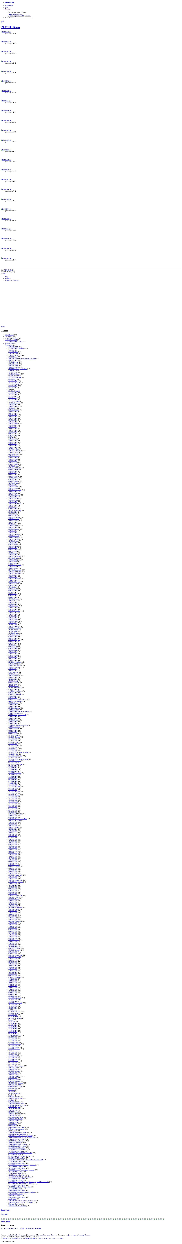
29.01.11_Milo (12, 704)
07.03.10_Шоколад (14, 948)
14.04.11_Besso (13, 583)
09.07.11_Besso (10, 27)
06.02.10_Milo (12, 974)
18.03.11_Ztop (12, 614)
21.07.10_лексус (13, 853)
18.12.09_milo (12, 1001)
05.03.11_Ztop (12, 645)
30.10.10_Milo (12, 785)
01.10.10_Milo (12, 810)
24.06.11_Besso (13, 493)
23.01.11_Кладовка (14, 713)
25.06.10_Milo (12, 873)
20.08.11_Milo (12, 420)
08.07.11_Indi (12, 471)
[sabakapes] (97, 1219)
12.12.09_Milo (12, 1006)
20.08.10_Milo (12, 839)
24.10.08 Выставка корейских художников (22, 1165)
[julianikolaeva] (61, 1219)
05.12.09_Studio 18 (14, 1013)
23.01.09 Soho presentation (16, 1139)
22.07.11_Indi (12, 439)
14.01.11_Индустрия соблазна (18, 725)
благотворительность (11, 1228)
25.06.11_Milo (12, 491)
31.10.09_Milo (12, 1037)
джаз (9, 1050)
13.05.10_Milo (12, 904)
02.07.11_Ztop (12, 479)
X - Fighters (12, 1199)
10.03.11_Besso (13, 633)
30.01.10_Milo (12, 981)
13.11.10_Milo (12, 776)
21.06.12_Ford (12, 360)
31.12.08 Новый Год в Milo (17, 1146)
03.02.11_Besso (13, 703)
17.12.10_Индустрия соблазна (18, 752)
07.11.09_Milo (12, 1032)
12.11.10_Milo (12, 778)
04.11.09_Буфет (13, 1016)
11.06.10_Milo (12, 885)
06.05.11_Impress (13, 549)
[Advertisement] (12, 305)
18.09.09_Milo (12, 1078)
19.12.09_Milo (12, 999)
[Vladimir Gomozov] (120, 1219)
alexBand (11, 1100)
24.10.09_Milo (12, 1040)
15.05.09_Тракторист (15, 1113)
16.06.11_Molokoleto (14, 503)
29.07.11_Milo (12, 445)
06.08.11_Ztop (12, 433)
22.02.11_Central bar (14, 662)
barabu (10, 1020)
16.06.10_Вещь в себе (15, 880)
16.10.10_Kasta (13, 802)
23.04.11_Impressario (14, 565)
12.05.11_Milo (12, 543)
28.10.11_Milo (12, 386)
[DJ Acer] (31, 1219)
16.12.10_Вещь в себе (15, 756)
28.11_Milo (11, 1021)
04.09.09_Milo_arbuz (14, 1084)
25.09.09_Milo (12, 1073)
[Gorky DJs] (40, 1219)
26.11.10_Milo (12, 767)
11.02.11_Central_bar (14, 687)
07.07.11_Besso (13, 476)
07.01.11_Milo (12, 730)
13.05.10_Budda (13, 906)
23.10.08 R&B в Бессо (15, 1166)
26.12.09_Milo (12, 996)
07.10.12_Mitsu (13, 352)
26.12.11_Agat (12, 372)
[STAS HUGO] (104, 1219)
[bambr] (13, 1219)
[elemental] (38, 1219)
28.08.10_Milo (12, 834)
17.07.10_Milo (12, 856)
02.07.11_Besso (13, 483)
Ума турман (12, 1131)
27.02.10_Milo (12, 958)
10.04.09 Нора (12, 1124)
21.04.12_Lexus (13, 365)
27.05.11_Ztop (12, 524)
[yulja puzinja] (129, 1219)
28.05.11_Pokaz (13, 520)
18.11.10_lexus (13, 774)
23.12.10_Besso (13, 745)
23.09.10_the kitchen (14, 820)
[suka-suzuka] (106, 1219)
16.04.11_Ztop (12, 575)
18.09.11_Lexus (13, 406)
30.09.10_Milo (12, 812)
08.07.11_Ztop (12, 474)
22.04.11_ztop (12, 566)
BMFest (10, 437)
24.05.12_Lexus (13, 364)
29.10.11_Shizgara (14, 382)
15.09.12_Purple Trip (14, 355)
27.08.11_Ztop (12, 413)
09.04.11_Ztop (12, 585)
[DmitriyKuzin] (34, 1219)
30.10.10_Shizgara (14, 786)
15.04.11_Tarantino (14, 573)
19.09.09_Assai (13, 1074)
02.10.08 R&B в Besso (15, 1188)
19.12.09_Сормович (14, 998)
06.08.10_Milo (12, 846)
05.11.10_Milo (12, 781)
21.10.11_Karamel (14, 391)
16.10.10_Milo (12, 800)
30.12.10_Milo (12, 739)
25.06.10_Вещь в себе (15, 875)
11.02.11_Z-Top (13, 681)
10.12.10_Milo (12, 757)
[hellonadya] (45, 1219)
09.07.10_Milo (12, 861)
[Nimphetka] (81, 1219)
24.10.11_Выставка (14, 377)
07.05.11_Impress (13, 546)
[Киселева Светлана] (147, 1219)
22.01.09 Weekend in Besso (16, 1141)
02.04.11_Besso (13, 599)
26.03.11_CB (12, 600)
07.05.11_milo (12, 544)
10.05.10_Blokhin (13, 909)
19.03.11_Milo (12, 616)
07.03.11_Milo (12, 638)
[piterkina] (84, 1219)
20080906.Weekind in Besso (17, 1206)
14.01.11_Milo (12, 723)
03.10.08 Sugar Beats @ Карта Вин (19, 1187)
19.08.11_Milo (12, 411)
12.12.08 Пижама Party (15, 1151)
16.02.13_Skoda (13, 347)
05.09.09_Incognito (14, 1081)
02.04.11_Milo (12, 597)
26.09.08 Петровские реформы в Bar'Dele (21, 1192)
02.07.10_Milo (12, 868)
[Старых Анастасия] (154, 1219)
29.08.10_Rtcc (12, 832)
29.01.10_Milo (12, 982)
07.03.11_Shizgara (14, 640)
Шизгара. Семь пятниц (15, 1066)
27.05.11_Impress (13, 525)
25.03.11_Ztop (12, 607)
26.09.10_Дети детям (15, 813)
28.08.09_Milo (12, 1088)
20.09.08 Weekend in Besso (16, 1197)
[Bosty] (24, 1219)
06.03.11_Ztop (12, 641)
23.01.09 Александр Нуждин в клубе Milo (21, 1137)
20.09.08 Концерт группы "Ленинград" (21, 1202)
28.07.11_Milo (12, 447)
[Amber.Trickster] (9, 1219)
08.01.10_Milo (12, 992)
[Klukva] (68, 1219)
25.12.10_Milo (12, 740)
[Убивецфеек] (161, 1219)
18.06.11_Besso (13, 500)
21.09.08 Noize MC (14, 1195)
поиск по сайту (9, 17)
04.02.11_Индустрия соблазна (18, 699)
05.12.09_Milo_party (14, 1011)
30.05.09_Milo (12, 1110)
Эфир (6, 277)
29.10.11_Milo (12, 381)
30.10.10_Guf (12, 788)
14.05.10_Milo (12, 902)
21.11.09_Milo (12, 1025)
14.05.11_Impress (13, 537)
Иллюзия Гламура (14, 1204)
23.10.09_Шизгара (14, 1049)
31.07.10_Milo (12, 848)
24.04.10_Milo (12, 914)
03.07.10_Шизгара (14, 866)
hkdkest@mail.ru (13, 1235)
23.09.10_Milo (12, 817)
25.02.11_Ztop (12, 653)
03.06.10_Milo (12, 890)
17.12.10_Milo (12, 750)
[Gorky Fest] (43, 1219)
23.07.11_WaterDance (15, 450)
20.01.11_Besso (13, 720)
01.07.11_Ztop (12, 485)
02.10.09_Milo (12, 1064)
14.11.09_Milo (12, 1028)
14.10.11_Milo (12, 399)
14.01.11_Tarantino (14, 727)
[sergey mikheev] (100, 1219)
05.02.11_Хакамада (14, 694)
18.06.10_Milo (12, 877)
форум (70, 1235)
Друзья (4, 1214)
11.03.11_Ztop (12, 624)
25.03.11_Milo (12, 609)
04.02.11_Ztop (12, 696)
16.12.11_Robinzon (14, 374)
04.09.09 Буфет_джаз (15, 1086)
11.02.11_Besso (13, 686)
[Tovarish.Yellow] (113, 1219)
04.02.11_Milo (12, 698)
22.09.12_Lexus (13, 353)
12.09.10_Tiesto (13, 827)
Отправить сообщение (12, 280)
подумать (38, 1228)
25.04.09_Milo (12, 1115)
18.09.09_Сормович (14, 1076)
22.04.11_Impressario (14, 570)
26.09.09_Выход (13, 1067)
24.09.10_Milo (12, 815)
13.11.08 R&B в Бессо (15, 1161)
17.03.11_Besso (13, 619)
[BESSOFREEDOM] (20, 1219)
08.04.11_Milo (12, 590)
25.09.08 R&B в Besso (15, 1194)
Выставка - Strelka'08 (15, 1173)
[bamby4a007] (15, 1219)
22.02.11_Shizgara (14, 664)
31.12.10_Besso (13, 735)
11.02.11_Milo (12, 684)
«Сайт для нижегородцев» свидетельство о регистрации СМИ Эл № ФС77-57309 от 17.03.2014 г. (32, 1238)
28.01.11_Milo (12, 706)
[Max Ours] (72, 1219)
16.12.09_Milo (12, 1004)
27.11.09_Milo (12, 1023)
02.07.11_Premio (13, 481)
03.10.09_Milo (12, 1062)
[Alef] (4, 1219)
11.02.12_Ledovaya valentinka (17, 369)
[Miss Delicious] (77, 1219)
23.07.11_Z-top (13, 452)
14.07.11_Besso (13, 462)
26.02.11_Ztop (12, 652)
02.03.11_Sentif (13, 650)
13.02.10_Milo (12, 969)
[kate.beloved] (63, 1219)
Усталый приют (13, 1093)
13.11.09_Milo (12, 1030)
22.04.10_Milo (12, 919)
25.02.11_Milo (12, 658)
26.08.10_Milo (12, 836)
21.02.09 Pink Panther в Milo (17, 1134)
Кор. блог (54, 1235)
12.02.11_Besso (13, 674)
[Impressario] (50, 1219)
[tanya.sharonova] (109, 1219)
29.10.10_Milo (12, 790)
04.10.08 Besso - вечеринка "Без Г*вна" (21, 1183)
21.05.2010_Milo (13, 897)
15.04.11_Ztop (12, 580)
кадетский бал (13, 672)
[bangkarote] (18, 1219)
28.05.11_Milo (12, 512)
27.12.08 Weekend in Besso (16, 1148)
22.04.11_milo (12, 568)
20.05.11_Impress (13, 534)
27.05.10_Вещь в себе (15, 895)
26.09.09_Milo (12, 1069)
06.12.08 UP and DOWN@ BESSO (19, 1156)
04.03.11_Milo (12, 648)
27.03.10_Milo (12, 935)
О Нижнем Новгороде (43, 1235)
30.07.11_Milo (12, 442)
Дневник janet (9, 343)
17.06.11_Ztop (12, 507)
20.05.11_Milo (12, 532)
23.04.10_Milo (12, 916)
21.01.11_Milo (12, 718)
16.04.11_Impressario (14, 571)
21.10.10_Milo (12, 798)
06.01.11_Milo (12, 732)
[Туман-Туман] (159, 1219)
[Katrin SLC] (65, 1219)
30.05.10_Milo (12, 892)
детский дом (29, 1228)
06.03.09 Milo (12, 1125)
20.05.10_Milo (12, 900)
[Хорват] (163, 1219)
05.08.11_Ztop (12, 435)
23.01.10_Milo (12, 984)
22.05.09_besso (13, 1112)
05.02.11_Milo (12, 689)
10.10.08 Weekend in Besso (16, 1178)
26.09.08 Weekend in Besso (16, 1190)
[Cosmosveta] (27, 1219)
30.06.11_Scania (13, 486)
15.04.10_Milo (12, 926)
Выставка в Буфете (14, 1035)
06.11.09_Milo (12, 1033)
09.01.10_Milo (12, 991)
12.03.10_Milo (12, 945)
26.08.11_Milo (12, 418)
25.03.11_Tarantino (14, 611)
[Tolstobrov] (111, 1219)
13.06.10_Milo (12, 883)
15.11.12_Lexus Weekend (16, 348)
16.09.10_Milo (12, 825)
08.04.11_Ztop (12, 587)
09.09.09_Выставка (14, 1079)
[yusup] (131, 1219)
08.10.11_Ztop (12, 396)
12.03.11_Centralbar (14, 628)
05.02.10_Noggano (14, 977)
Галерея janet (9, 345)
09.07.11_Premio (13, 464)
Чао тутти (11, 1090)
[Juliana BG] (59, 1219)
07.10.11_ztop (12, 398)
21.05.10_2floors (13, 899)
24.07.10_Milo (12, 851)
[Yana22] (127, 1219)
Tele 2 (10, 1095)
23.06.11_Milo (12, 496)
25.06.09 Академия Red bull (17, 1105)
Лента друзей (5, 1210)
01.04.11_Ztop (12, 594)
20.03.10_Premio (13, 940)
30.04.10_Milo (12, 912)
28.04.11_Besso (13, 558)
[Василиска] (143, 1219)
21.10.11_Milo (12, 394)
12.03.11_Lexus (13, 626)
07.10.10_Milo (12, 807)
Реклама (87, 1235)
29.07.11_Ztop (12, 444)
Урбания (11, 1091)
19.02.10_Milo (12, 967)
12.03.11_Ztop (12, 623)
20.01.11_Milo (12, 721)
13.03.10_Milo (12, 943)
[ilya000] (47, 1219)
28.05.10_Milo (12, 894)
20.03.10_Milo (12, 938)
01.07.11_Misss (13, 469)
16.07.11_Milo (12, 457)
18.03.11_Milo (12, 617)
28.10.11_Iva (12, 387)
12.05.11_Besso (13, 541)
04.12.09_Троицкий (14, 1018)
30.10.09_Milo (12, 1038)
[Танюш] (156, 1219)
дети (21, 1228)
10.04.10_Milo (12, 928)
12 (9, 389)
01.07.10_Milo (12, 870)
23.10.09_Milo (12, 1045)
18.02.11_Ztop (12, 670)
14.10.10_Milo (12, 803)
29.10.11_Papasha (13, 384)
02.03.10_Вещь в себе (15, 955)
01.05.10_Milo (12, 911)
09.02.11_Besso (13, 682)
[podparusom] (86, 1219)
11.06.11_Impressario (14, 510)
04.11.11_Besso (13, 375)
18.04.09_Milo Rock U (15, 1119)
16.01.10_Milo (12, 987)
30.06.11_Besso (13, 488)
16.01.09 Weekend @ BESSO (17, 1144)
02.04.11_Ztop (12, 595)
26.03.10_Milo (12, 936)
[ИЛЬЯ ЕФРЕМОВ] (145, 1219)
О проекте (22, 1235)
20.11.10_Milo (12, 771)
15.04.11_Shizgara (14, 582)
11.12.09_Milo (12, 1008)
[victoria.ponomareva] (118, 1219)
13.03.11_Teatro (13, 621)
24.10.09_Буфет (13, 1042)
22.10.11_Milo (12, 393)
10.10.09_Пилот (13, 1056)
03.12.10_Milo (12, 762)
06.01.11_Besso (13, 733)
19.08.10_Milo (12, 841)
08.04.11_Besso (13, 589)
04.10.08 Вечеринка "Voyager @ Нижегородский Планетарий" (28, 1182)
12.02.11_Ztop (12, 677)
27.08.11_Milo (12, 415)
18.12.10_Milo (12, 747)
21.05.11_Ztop (12, 527)
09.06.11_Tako (12, 515)
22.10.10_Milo (12, 796)
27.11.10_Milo (12, 766)
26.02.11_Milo (12, 657)
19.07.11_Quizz (13, 449)
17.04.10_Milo (12, 923)
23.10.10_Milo (12, 793)
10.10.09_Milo (12, 1057)
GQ (2, 1228)
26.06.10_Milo (12, 871)
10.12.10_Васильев (14, 761)
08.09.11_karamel (13, 410)
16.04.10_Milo (12, 924)
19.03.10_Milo (12, 941)
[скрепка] (152, 1219)
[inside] (52, 1219)
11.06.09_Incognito (14, 1108)
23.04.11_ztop (12, 563)
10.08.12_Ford (12, 357)
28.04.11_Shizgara (14, 560)
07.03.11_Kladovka (14, 635)
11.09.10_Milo (12, 829)
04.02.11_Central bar (14, 691)
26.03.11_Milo (12, 604)
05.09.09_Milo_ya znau (15, 1083)
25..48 (7, 270)
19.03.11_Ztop (12, 612)
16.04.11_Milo (12, 577)
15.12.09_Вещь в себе (15, 1003)
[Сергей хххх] (150, 1219)
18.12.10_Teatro (13, 749)
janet (2, 21)
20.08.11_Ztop (12, 421)
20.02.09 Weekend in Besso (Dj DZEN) (20, 1136)
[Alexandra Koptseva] (6, 1219)
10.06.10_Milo (12, 887)
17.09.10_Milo (12, 824)
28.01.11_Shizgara (14, 708)
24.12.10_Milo (12, 744)
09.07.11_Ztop (12, 473)
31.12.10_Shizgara (14, 737)
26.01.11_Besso (13, 710)
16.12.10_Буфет (13, 754)
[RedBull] (93, 1219)
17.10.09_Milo (12, 1052)
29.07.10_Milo (12, 849)
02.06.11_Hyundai (14, 517)
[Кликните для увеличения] (1, 23)
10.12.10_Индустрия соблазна (18, 759)
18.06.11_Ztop (12, 505)
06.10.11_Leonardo (14, 403)
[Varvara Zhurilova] (115, 1219)
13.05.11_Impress (13, 539)
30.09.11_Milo (12, 404)
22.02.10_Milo (12, 962)
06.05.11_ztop (12, 553)
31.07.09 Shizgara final (15, 1098)
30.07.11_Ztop (12, 440)
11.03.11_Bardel (13, 629)
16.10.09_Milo (12, 1054)
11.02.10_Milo (12, 972)
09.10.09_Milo (12, 1059)
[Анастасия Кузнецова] (141, 1219)
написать (19, 14)
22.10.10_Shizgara (14, 795)
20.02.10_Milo (12, 963)
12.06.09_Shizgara (14, 1107)
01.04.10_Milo (12, 933)
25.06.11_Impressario (14, 490)
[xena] (125, 1219)
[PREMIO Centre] (88, 1219)
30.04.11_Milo (12, 554)
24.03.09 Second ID (11, 340)
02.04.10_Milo (12, 931)
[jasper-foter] (56, 1219)
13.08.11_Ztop (12, 428)
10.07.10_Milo (12, 860)
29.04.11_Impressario (14, 556)
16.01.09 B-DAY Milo (15, 1142)
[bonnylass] (22, 1219)
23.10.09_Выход (13, 1047)
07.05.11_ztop (12, 551)
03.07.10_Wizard (13, 865)
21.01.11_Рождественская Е (17, 715)
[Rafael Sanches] (90, 1219)
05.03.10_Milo (12, 953)
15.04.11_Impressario (14, 578)
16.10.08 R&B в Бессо (15, 1171)
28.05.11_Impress (13, 519)
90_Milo (11, 837)
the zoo (10, 592)
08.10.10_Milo (12, 805)
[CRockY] (29, 1219)
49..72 (11, 270)
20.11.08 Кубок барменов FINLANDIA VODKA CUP (25, 1159)
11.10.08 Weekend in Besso (16, 1175)
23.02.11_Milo (12, 660)
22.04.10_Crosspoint (14, 921)
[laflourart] (70, 1219)
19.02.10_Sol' (12, 965)
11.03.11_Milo (12, 631)
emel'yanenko (12, 514)
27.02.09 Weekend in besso (16, 1127)
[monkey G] (79, 1219)
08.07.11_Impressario (14, 468)
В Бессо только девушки (16, 1129)
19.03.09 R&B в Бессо (15, 341)
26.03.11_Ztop (12, 602)
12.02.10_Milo (12, 970)
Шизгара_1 (12, 1010)
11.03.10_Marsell (13, 946)
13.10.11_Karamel (14, 401)
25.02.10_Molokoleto (14, 957)
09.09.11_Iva (12, 408)
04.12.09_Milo (12, 1015)
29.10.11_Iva (12, 379)
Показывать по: (6, 272)
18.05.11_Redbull (13, 536)
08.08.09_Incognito (14, 1096)
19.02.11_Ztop (12, 669)
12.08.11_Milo (12, 432)
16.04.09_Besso (13, 1120)
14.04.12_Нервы (13, 367)
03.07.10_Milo (12, 863)
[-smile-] (2, 1219)
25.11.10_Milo (12, 769)
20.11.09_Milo (12, 1027)
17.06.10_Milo (12, 878)
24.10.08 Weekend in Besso (16, 1163)
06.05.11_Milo (12, 548)
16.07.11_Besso (13, 459)
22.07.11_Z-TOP (13, 454)
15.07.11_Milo (12, 461)
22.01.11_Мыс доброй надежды (18, 711)
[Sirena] (102, 1219)
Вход (6, 7)
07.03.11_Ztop (12, 636)
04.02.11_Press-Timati (15, 701)
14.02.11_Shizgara (14, 675)
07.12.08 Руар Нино (14, 1154)
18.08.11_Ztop (12, 427)
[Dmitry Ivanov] (36, 1219)
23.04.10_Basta (13, 917)
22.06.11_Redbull (13, 498)
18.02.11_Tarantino (14, 667)
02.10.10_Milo (12, 808)
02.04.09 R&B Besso (11, 338)
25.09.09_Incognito (14, 1071)
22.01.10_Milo (12, 986)
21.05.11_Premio (13, 529)
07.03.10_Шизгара (14, 950)
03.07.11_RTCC (13, 478)
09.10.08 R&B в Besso (15, 1180)
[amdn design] (11, 1219)
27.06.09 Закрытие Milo (16, 1103)
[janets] (54, 1219)
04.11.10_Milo (12, 783)
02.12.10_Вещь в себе (15, 764)
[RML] (95, 1219)
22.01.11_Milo (12, 716)
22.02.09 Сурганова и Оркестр (18, 1132)
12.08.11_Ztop (12, 430)
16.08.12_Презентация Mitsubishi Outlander (22, 358)
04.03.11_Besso (13, 646)
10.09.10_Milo (12, 831)
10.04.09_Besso (13, 1122)
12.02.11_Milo (12, 679)
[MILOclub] (75, 1219)
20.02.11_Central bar (14, 665)
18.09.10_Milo (12, 822)
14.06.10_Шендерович (15, 882)
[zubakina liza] (136, 1219)
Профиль (8, 278)
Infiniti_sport (8, 336)
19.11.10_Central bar (14, 773)
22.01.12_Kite (12, 370)
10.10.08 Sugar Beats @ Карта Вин (19, 1177)
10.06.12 (11, 350)
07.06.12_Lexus (13, 362)
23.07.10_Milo (12, 854)
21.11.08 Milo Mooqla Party (16, 1158)
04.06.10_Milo (12, 888)
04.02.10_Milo (12, 979)
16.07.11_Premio (13, 456)
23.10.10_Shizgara (14, 791)
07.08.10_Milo (12, 844)
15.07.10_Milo (12, 858)
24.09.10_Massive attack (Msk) (17, 819)
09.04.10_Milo (12, 929)
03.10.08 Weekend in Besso (16, 1185)
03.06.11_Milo (12, 508)
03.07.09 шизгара (13, 1102)
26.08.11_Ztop (12, 416)
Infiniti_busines (9, 335)
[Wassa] (122, 1219)
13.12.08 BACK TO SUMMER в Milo (20, 1153)
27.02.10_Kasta (13, 960)
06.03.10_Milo (12, 952)
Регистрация (9, 5)
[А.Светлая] (138, 1219)
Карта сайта (31, 1235)
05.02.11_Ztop (12, 692)
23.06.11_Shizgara (14, 495)
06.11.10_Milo (12, 779)
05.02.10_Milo (12, 975)
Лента (3, 327)
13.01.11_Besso (13, 728)
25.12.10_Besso (13, 742)
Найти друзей (5, 1221)
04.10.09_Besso (13, 1061)
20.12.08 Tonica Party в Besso (17, 1149)
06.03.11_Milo (12, 643)
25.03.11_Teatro (13, 606)
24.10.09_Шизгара (14, 1044)
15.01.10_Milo (12, 989)
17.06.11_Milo (12, 502)
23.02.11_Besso (13, 655)
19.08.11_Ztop (12, 425)
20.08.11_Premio (13, 423)
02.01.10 (11, 994)
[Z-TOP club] (134, 1219)
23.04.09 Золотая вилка (15, 1117)
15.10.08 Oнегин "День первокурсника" (21, 1170)
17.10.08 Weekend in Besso (16, 1168)
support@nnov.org (78, 1235)
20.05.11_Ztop (12, 531)
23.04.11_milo (12, 561)
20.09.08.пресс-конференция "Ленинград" (22, 1200)
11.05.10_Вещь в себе (15, 907)
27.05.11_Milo (12, 522)
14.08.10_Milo (12, 842)
